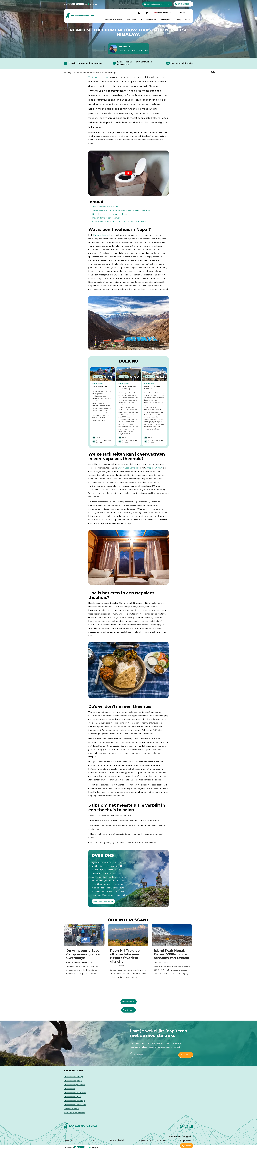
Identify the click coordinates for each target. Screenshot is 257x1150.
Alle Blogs (127, 1010)
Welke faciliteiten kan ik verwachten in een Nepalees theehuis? (121, 210)
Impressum (186, 1140)
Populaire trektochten (113, 20)
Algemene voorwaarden (152, 1140)
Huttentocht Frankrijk (73, 1077)
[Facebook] (181, 1127)
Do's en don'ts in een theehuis (106, 218)
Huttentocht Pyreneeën (74, 1085)
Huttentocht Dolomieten (75, 1093)
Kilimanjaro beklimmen (74, 1113)
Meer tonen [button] (127, 1002)
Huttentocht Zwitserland (75, 1105)
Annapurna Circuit (153, 468)
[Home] (65, 73)
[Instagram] (186, 1127)
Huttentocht (69, 1089)
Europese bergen (101, 235)
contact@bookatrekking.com (158, 4)
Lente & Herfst (131, 20)
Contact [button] (188, 1146)
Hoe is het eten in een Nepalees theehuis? (111, 214)
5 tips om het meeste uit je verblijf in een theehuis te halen (119, 222)
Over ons (69, 1140)
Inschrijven (186, 1055)
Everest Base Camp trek (128, 468)
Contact (187, 20)
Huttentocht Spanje (73, 1081)
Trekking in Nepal (98, 77)
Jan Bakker (124, 47)
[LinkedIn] (191, 1127)
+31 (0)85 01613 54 (184, 4)
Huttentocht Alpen (72, 1097)
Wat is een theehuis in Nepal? (105, 207)
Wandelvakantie (71, 1109)
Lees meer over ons (102, 901)
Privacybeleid (117, 1140)
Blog (179, 20)
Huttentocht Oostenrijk (74, 1101)
